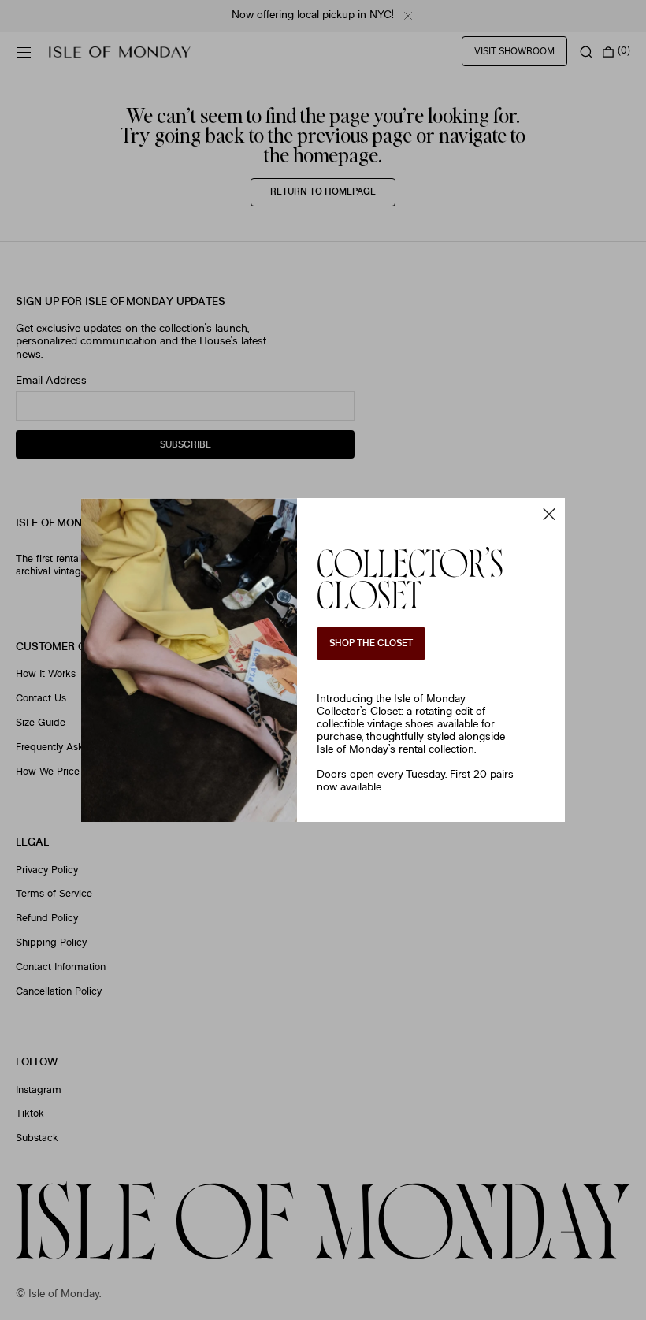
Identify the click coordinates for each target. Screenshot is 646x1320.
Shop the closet (371, 644)
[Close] (549, 513)
